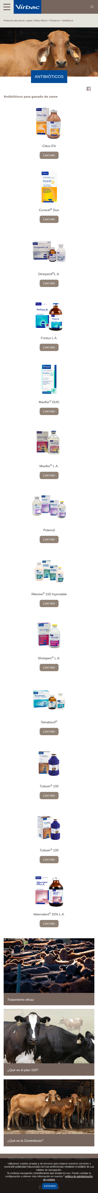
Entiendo (50, 1186)
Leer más (49, 155)
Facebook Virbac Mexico (89, 89)
